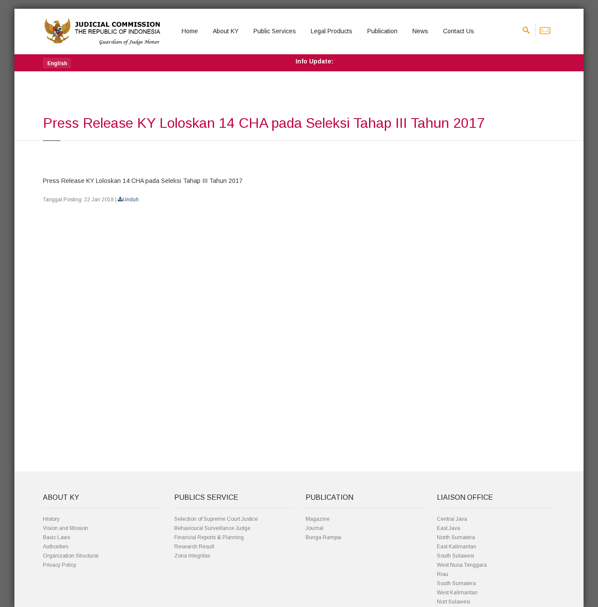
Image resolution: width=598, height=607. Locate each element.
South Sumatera (456, 583)
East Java (448, 528)
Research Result (194, 547)
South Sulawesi (455, 556)
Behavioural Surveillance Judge (212, 528)
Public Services (274, 31)
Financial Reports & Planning (209, 537)
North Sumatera (456, 537)
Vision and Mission (65, 528)
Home (190, 31)
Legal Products (331, 31)
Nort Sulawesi (453, 602)
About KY (226, 31)
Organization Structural (70, 556)
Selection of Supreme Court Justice (216, 519)
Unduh (131, 199)
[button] (57, 63)
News (420, 31)
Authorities (55, 547)
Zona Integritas (192, 556)
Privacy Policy (59, 565)
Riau (442, 574)
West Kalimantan (457, 592)
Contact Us (458, 31)
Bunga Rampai (323, 537)
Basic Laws (56, 537)
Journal (315, 528)
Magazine (318, 519)
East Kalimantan (456, 547)
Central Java (452, 519)
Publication (382, 31)
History (51, 519)
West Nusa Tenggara (462, 565)
